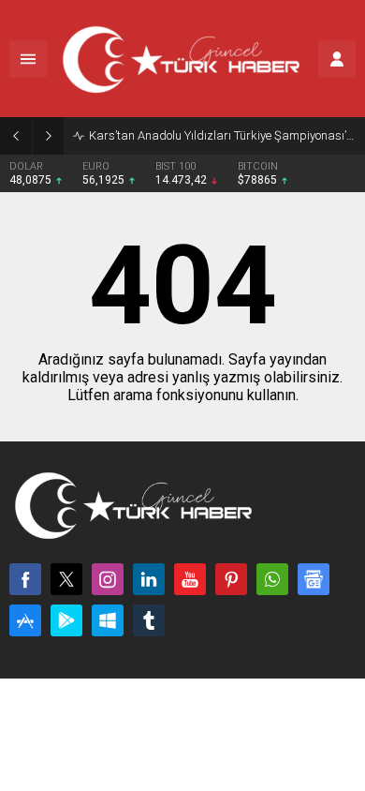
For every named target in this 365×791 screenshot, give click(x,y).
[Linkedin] (149, 579)
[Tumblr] (149, 620)
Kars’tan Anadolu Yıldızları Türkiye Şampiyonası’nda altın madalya (222, 135)
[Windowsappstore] (108, 620)
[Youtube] (190, 579)
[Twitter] (66, 579)
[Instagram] (108, 579)
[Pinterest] (231, 579)
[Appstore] (25, 620)
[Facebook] (25, 579)
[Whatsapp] (272, 579)
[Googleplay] (66, 620)
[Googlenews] (313, 579)
